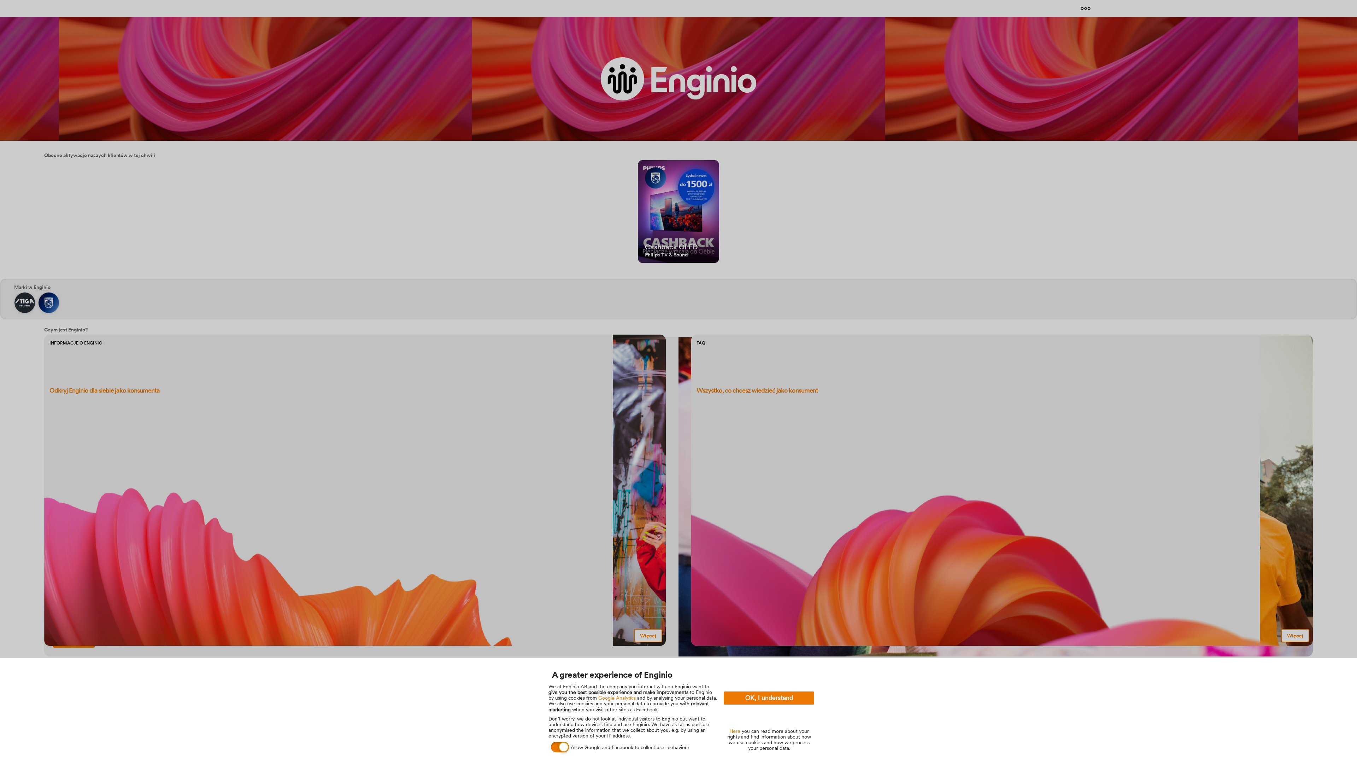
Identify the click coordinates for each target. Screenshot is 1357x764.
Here (734, 731)
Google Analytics (617, 698)
